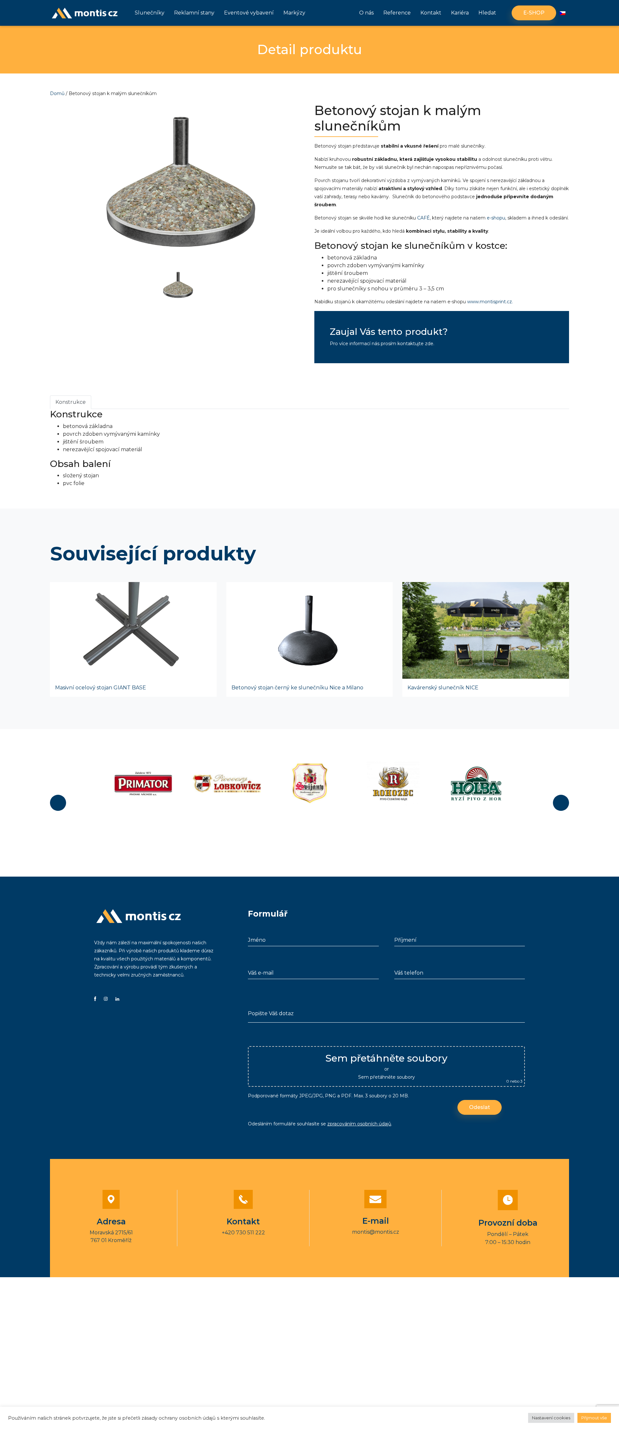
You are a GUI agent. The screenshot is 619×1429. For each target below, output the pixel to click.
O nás (366, 13)
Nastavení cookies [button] (551, 1417)
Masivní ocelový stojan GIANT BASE (100, 688)
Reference (397, 13)
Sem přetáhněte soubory (386, 1077)
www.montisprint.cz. (490, 302)
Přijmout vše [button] (594, 1417)
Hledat (487, 13)
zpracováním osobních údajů (359, 1124)
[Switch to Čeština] (562, 13)
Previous (58, 803)
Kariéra (460, 13)
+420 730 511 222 (243, 1233)
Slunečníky (149, 13)
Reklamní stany (194, 13)
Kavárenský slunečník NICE (443, 688)
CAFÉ (423, 218)
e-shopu (496, 218)
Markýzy (294, 13)
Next (561, 803)
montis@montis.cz (375, 1232)
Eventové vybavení (249, 13)
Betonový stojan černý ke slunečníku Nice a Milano (297, 688)
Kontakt (430, 13)
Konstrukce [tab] (70, 402)
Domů (57, 93)
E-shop (534, 13)
